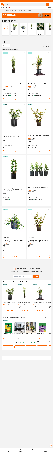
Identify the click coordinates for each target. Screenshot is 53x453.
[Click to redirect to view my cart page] (50, 4)
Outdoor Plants (22, 10)
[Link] (14, 76)
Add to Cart (14, 99)
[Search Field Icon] (47, 4)
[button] (47, 45)
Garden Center (13, 10)
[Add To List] (24, 53)
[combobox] (25, 4)
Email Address (16, 274)
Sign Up (36, 276)
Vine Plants (29, 10)
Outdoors (7, 10)
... (2, 10)
